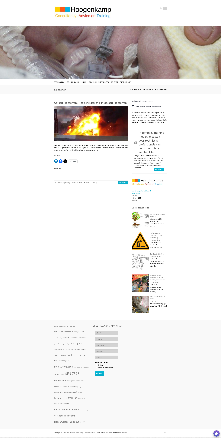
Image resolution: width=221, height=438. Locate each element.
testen (57, 397)
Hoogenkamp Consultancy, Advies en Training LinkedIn (161, 8)
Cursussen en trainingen (99, 82)
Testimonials (125, 82)
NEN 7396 (72, 373)
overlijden (56, 392)
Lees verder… (159, 169)
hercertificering (58, 349)
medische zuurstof (59, 374)
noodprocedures (73, 381)
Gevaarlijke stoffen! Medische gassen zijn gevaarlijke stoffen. (90, 103)
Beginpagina (59, 82)
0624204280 (136, 193)
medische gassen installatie (81, 367)
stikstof (80, 392)
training (72, 397)
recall (75, 392)
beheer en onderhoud (63, 331)
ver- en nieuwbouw (61, 403)
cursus (66, 337)
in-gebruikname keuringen (76, 349)
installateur (57, 355)
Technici (100, 365)
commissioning (58, 338)
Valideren (81, 398)
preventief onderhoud (66, 392)
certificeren (84, 332)
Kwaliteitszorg (60, 361)
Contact (114, 82)
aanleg (56, 326)
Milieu (84, 82)
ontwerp (66, 387)
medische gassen (63, 366)
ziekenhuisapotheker (64, 421)
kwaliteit (63, 355)
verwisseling (84, 410)
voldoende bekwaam (64, 415)
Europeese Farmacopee (78, 338)
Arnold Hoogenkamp (63, 183)
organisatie (82, 387)
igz (64, 349)
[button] (216, 433)
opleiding (74, 386)
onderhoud (58, 386)
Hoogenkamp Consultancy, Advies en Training (144, 89)
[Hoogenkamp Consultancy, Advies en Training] (83, 13)
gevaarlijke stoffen (69, 344)
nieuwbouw (60, 380)
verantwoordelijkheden (67, 409)
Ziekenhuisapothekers (105, 368)
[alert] (149, 106)
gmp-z (80, 343)
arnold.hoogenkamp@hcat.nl (141, 191)
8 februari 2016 (77, 183)
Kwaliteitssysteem (76, 355)
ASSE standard (71, 326)
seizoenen (163, 89)
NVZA (82, 381)
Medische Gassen (72, 82)
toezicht (64, 398)
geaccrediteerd (58, 344)
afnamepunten (62, 326)
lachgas (69, 361)
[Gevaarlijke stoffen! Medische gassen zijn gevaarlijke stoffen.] (91, 123)
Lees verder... (123, 183)
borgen (76, 332)
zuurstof (80, 421)
